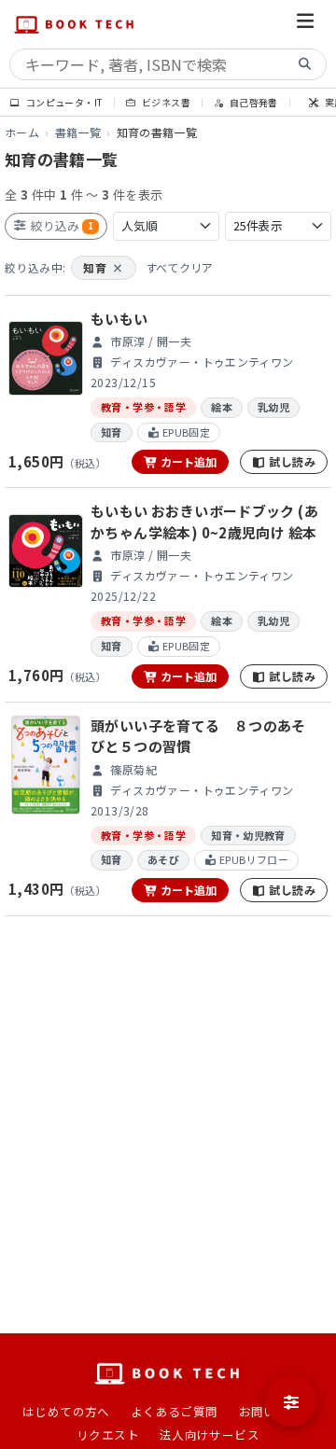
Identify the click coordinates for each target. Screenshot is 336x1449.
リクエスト (108, 1434)
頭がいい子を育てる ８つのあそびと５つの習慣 (198, 736)
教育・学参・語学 (143, 406)
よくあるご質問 (174, 1411)
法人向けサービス (209, 1434)
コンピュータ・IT (63, 102)
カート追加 (187, 461)
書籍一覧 (78, 132)
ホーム (22, 132)
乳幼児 (273, 406)
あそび (163, 859)
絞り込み (60, 225)
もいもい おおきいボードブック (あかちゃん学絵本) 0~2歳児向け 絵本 (204, 521)
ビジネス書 (165, 102)
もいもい (119, 318)
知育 (103, 267)
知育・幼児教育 (248, 835)
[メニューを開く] (305, 23)
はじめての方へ (66, 1411)
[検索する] (305, 65)
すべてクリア (180, 267)
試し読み (290, 461)
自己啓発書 (252, 102)
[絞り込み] (291, 1400)
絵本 (221, 406)
